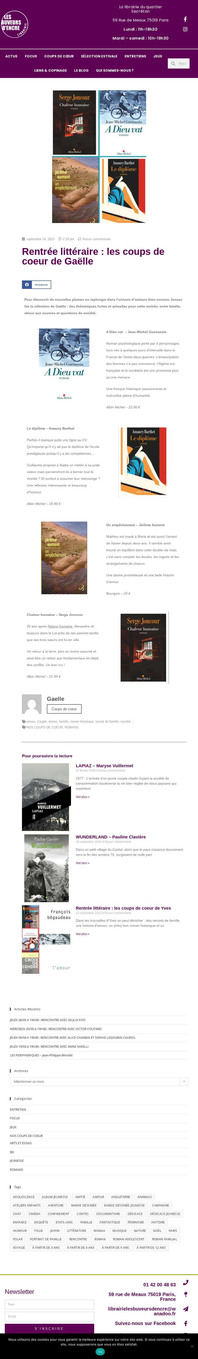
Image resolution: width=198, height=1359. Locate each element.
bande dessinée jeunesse (124, 1205)
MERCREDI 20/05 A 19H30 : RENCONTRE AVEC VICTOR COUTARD (55, 1029)
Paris (173, 1231)
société (125, 721)
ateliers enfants (27, 1205)
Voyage (19, 1248)
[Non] (192, 1346)
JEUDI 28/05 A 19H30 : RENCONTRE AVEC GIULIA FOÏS (47, 1020)
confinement (58, 1214)
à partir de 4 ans (80, 1248)
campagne (160, 1205)
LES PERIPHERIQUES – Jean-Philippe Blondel (41, 1055)
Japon (55, 1231)
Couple (42, 721)
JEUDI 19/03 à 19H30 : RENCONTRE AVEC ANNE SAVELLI (49, 1046)
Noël (157, 1231)
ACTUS (11, 56)
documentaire (108, 1214)
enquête (41, 1222)
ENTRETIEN (18, 1109)
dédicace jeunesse (165, 1214)
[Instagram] (185, 29)
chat (17, 1214)
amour (31, 721)
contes (83, 1214)
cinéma (34, 1214)
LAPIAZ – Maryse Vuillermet (104, 765)
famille (63, 721)
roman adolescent (128, 1239)
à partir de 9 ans (115, 1248)
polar (17, 1239)
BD (12, 1152)
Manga (99, 1231)
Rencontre (78, 1239)
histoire (158, 1222)
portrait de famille (46, 1239)
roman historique (81, 721)
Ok (100, 1352)
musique (120, 1231)
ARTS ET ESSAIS (21, 1143)
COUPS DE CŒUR (59, 56)
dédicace (135, 1214)
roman (100, 1239)
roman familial (164, 1239)
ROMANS (71, 727)
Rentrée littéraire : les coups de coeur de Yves (123, 908)
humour (20, 1231)
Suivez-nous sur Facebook (145, 1323)
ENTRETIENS (135, 56)
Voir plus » (83, 797)
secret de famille (107, 721)
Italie (38, 1231)
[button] (36, 284)
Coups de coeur (64, 709)
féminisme (136, 1222)
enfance (20, 1222)
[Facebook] (185, 19)
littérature (76, 1231)
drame (53, 721)
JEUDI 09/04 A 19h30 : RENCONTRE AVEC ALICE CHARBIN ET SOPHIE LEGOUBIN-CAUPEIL (72, 1037)
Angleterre (120, 1197)
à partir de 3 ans (46, 1248)
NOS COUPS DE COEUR (45, 727)
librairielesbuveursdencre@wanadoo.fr (142, 1311)
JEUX (157, 56)
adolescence (24, 1197)
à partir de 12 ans (151, 1248)
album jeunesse (55, 1197)
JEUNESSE (17, 1160)
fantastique (110, 1222)
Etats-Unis (64, 1222)
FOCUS (31, 56)
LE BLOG (81, 70)
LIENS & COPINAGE (50, 70)
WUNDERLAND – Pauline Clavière (111, 837)
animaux (145, 1197)
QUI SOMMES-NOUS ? (115, 70)
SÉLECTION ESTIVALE (99, 56)
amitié (80, 1197)
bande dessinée (84, 1205)
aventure (56, 1205)
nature (140, 1231)
